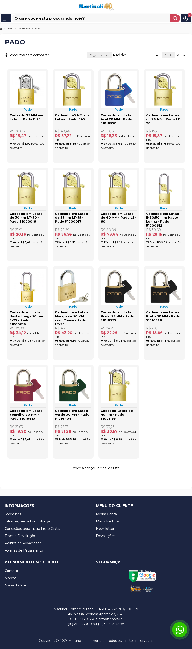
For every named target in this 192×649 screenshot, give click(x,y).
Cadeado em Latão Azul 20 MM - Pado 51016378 (117, 119)
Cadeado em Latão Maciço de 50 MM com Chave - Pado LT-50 (71, 318)
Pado (28, 109)
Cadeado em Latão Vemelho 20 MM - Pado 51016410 (26, 415)
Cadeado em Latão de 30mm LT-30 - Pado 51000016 (26, 218)
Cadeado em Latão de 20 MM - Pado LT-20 (163, 119)
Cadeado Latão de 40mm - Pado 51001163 (117, 415)
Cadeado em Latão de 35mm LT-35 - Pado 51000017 (71, 218)
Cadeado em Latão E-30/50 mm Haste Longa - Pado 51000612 (162, 220)
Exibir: (168, 55)
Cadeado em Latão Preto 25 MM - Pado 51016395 (117, 316)
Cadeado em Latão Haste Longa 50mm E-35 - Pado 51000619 (26, 318)
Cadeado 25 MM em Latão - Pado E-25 (26, 117)
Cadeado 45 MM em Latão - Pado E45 (72, 117)
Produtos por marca (18, 28)
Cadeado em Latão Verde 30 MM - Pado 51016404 (72, 415)
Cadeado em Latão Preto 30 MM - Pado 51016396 (163, 316)
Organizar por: (99, 55)
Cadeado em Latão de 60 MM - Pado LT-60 (118, 218)
